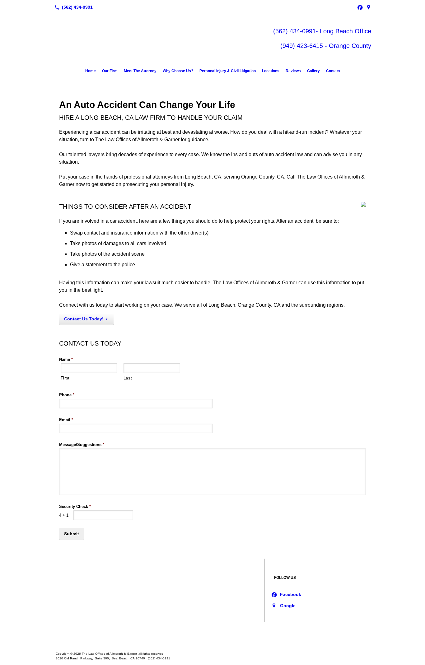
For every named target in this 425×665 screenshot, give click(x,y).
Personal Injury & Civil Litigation (227, 71)
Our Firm (110, 71)
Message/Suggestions (81, 445)
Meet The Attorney (140, 71)
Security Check (75, 507)
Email (66, 420)
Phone (66, 395)
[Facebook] (360, 7)
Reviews (293, 71)
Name (66, 359)
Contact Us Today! (84, 318)
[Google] (368, 7)
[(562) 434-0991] (72, 7)
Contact (333, 71)
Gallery (313, 71)
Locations (270, 71)
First (65, 378)
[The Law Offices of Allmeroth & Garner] (212, 634)
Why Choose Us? (178, 71)
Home (90, 71)
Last (128, 378)
